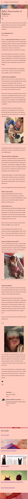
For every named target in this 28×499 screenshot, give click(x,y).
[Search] (26, 2)
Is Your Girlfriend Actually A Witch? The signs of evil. (12, 482)
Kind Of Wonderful (5, 466)
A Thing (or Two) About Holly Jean (11, 2)
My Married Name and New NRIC (8, 487)
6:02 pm (22, 399)
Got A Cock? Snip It (5, 435)
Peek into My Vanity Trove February (8, 450)
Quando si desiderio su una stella (13, 399)
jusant (17, 497)
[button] (2, 19)
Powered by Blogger (14, 494)
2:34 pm (13, 392)
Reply (7, 396)
